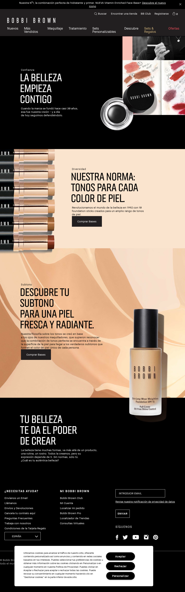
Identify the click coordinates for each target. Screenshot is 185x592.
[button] (131, 30)
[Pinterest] (155, 537)
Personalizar (120, 575)
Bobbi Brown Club (71, 498)
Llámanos (11, 503)
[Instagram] (146, 537)
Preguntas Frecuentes (19, 518)
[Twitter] (125, 537)
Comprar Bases (86, 221)
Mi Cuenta (66, 503)
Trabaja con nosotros (18, 523)
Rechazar (120, 566)
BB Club (146, 13)
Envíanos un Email (16, 498)
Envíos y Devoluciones (19, 508)
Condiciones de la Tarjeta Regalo (25, 528)
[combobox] (23, 536)
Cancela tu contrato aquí (20, 513)
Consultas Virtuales (72, 523)
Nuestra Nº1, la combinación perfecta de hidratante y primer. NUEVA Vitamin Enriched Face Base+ (80, 2)
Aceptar (120, 556)
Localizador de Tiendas (74, 518)
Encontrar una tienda (124, 13)
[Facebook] (116, 537)
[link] (175, 13)
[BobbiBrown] (31, 20)
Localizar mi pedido (72, 508)
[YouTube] (135, 537)
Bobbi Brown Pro (70, 513)
